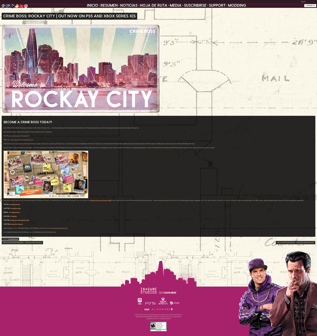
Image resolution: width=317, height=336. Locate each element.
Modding (237, 5)
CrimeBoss (13, 216)
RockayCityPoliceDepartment (19, 220)
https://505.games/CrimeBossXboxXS (21, 140)
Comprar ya (310, 5)
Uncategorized (13, 239)
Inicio (92, 5)
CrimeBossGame (14, 204)
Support (217, 5)
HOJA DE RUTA (153, 5)
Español (303, 1)
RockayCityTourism (16, 224)
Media (176, 5)
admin (20, 23)
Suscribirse (195, 5)
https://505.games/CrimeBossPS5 (18, 136)
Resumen (109, 5)
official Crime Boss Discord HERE (101, 200)
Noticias (129, 5)
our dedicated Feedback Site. (58, 228)
